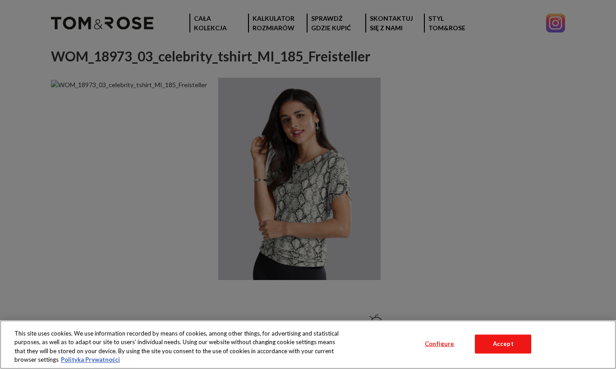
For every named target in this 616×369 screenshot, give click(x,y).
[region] (308, 344)
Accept (503, 343)
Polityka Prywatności (90, 359)
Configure (439, 343)
